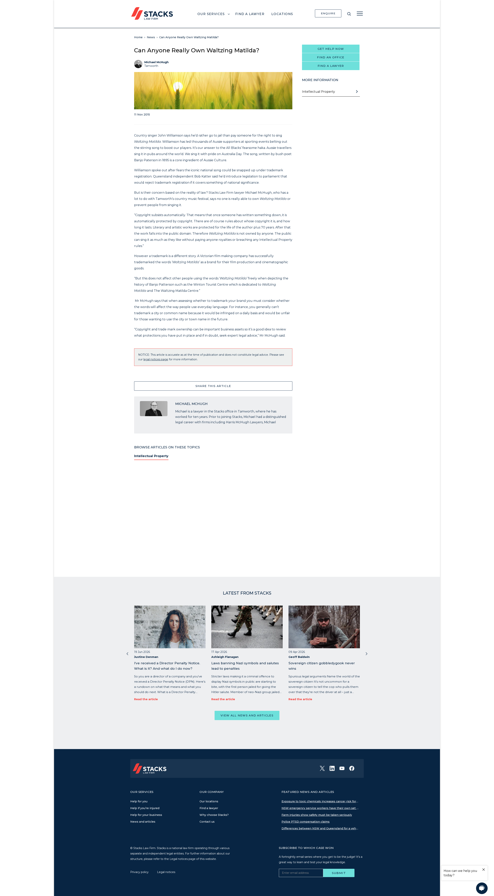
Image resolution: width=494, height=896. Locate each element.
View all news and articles (247, 715)
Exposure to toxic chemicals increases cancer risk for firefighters (320, 801)
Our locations (209, 801)
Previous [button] (127, 653)
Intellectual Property (151, 456)
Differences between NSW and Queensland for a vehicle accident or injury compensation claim (320, 828)
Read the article (146, 699)
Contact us (207, 821)
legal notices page (155, 359)
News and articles (142, 821)
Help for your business (146, 815)
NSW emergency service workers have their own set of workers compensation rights (320, 808)
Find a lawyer (331, 66)
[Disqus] (213, 516)
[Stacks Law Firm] (152, 13)
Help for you (138, 801)
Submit (339, 873)
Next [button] (367, 653)
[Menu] (360, 13)
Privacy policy (139, 872)
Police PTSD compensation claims (306, 821)
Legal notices (166, 872)
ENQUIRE (328, 13)
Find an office (330, 57)
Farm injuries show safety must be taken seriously (317, 815)
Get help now (331, 49)
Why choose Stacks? (214, 815)
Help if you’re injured (144, 808)
